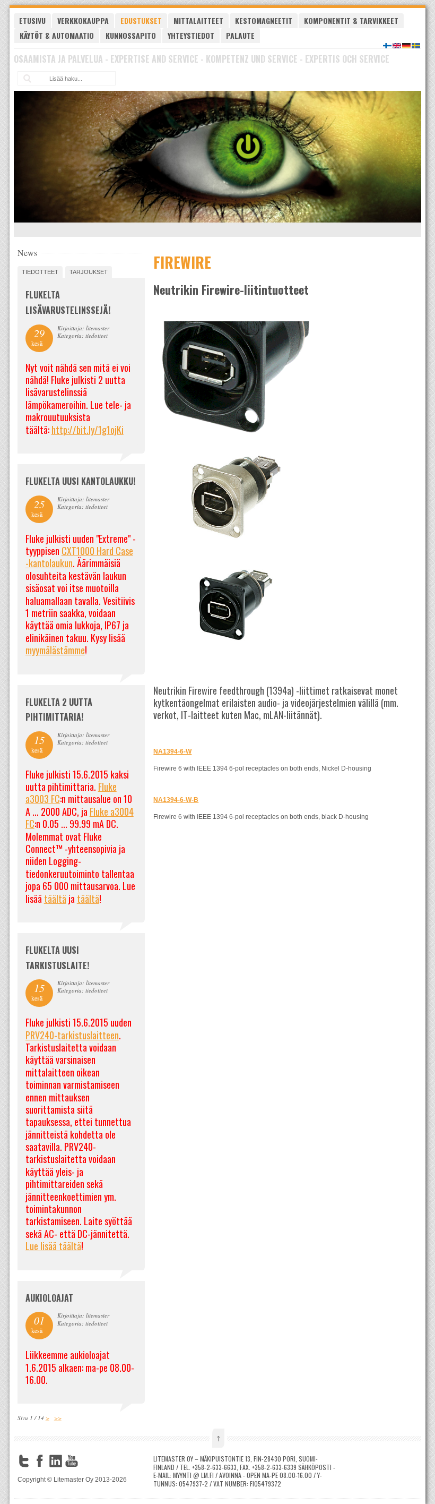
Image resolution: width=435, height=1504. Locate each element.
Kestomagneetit (263, 20)
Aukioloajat (49, 1298)
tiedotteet (40, 272)
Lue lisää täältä (53, 1246)
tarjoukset (88, 272)
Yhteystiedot (191, 35)
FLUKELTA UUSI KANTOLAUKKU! (80, 481)
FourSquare (87, 1461)
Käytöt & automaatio (57, 35)
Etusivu (32, 20)
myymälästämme (55, 650)
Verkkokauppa (83, 20)
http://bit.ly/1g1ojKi (87, 430)
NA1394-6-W (172, 751)
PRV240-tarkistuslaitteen (72, 1035)
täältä (55, 898)
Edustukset (141, 20)
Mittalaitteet (198, 20)
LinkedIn (55, 1461)
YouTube (71, 1461)
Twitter (24, 1461)
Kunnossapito (131, 35)
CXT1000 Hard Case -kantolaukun (79, 557)
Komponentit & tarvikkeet (351, 20)
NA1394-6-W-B (175, 800)
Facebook (39, 1461)
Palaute (240, 35)
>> (58, 1418)
